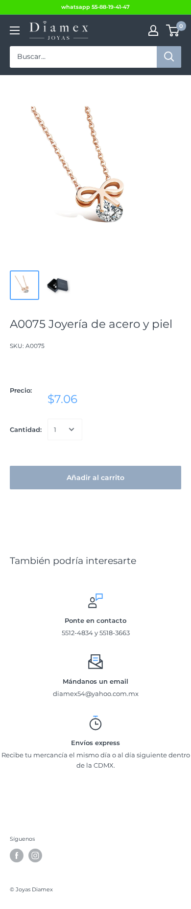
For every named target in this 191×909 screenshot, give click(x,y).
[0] (173, 30)
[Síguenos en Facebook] (17, 855)
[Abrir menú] (15, 30)
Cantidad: (26, 429)
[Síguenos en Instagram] (35, 855)
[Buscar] (169, 57)
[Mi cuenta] (153, 30)
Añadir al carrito (95, 477)
